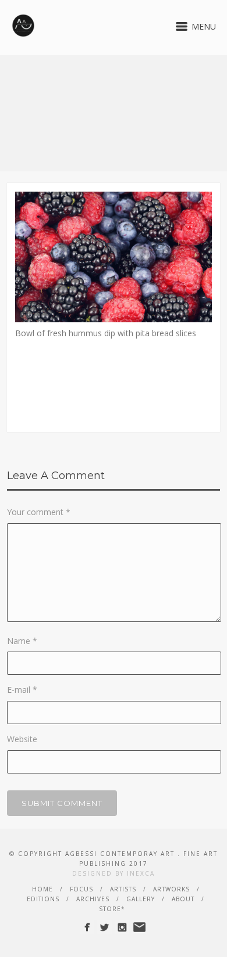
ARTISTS (123, 889)
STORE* (112, 909)
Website (22, 738)
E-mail (22, 689)
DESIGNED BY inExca (113, 873)
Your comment (38, 511)
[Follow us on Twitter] (104, 927)
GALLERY (140, 899)
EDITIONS (43, 899)
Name (22, 640)
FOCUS (81, 889)
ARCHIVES (92, 899)
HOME (42, 889)
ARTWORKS (171, 889)
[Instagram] (122, 927)
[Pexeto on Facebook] (87, 927)
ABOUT (183, 899)
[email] (139, 927)
